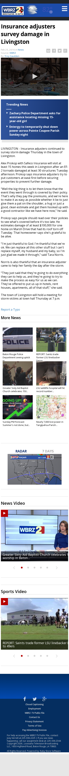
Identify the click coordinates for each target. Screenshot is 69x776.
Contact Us (34, 717)
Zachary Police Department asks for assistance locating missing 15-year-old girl (35, 117)
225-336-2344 (54, 740)
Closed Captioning (34, 704)
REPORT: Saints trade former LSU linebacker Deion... (48, 357)
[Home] (13, 10)
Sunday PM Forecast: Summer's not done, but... (16, 423)
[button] (34, 76)
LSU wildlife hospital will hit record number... (50, 389)
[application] (34, 77)
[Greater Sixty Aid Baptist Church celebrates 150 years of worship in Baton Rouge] (18, 373)
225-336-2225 (28, 738)
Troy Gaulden (12, 56)
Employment (34, 708)
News (21, 49)
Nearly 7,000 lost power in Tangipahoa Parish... (49, 423)
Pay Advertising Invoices (34, 730)
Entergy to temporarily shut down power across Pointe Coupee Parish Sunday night (34, 131)
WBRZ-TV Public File (34, 712)
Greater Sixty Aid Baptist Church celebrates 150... (15, 389)
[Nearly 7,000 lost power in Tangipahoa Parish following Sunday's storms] (51, 407)
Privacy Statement (34, 721)
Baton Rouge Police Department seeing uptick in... (16, 357)
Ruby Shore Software (50, 751)
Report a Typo (10, 309)
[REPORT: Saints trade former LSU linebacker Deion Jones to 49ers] (51, 339)
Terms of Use (34, 725)
